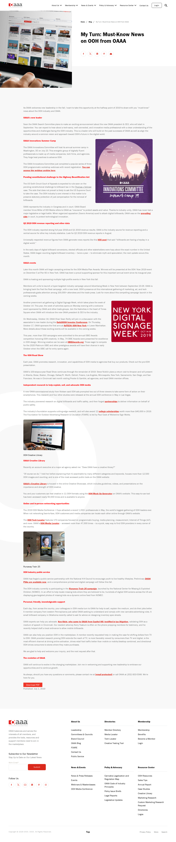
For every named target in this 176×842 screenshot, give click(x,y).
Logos (140, 814)
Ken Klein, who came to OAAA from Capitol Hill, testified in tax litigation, (93, 621)
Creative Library (145, 793)
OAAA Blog (76, 743)
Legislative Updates (114, 800)
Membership (70, 5)
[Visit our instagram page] (46, 785)
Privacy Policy (145, 832)
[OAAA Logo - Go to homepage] (15, 5)
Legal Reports (111, 795)
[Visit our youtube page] (25, 785)
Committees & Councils (82, 734)
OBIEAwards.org (76, 342)
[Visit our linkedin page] (32, 785)
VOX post (102, 239)
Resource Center (127, 5)
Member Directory (113, 730)
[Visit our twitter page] (18, 785)
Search (164, 832)
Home (83, 22)
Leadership (76, 730)
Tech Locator (110, 738)
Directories (110, 721)
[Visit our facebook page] (11, 785)
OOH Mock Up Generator (100, 493)
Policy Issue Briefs (113, 791)
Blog (90, 22)
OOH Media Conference (82, 789)
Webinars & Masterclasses (83, 784)
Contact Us (144, 5)
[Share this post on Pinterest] (104, 54)
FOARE (74, 747)
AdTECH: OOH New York (75, 325)
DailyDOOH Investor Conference (72, 322)
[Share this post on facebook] (83, 54)
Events (74, 780)
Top (88, 831)
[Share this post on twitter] (90, 54)
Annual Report (144, 784)
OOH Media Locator (49, 523)
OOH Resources (145, 775)
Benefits (142, 734)
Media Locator (111, 734)
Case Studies (144, 789)
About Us (55, 5)
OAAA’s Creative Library (35, 483)
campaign (83, 588)
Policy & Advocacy (106, 5)
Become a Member (146, 738)
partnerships (111, 401)
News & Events (87, 5)
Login (156, 5)
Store (156, 832)
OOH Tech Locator (36, 520)
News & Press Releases (82, 775)
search (166, 5)
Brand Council (77, 738)
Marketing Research (147, 797)
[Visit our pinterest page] (39, 785)
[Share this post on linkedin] (97, 54)
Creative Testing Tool (114, 743)
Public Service (77, 756)
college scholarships (109, 411)
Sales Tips (142, 780)
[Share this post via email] (111, 54)
